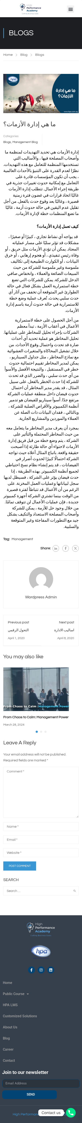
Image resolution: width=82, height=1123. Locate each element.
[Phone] (71, 1113)
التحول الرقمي (18, 630)
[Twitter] (75, 548)
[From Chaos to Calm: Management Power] (36, 689)
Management (22, 539)
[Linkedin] (50, 969)
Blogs (39, 54)
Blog (24, 54)
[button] (70, 9)
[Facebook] (65, 548)
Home (8, 54)
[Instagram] (41, 969)
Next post (66, 622)
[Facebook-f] (31, 969)
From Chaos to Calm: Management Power (36, 717)
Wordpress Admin (41, 597)
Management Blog (25, 142)
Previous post (18, 622)
